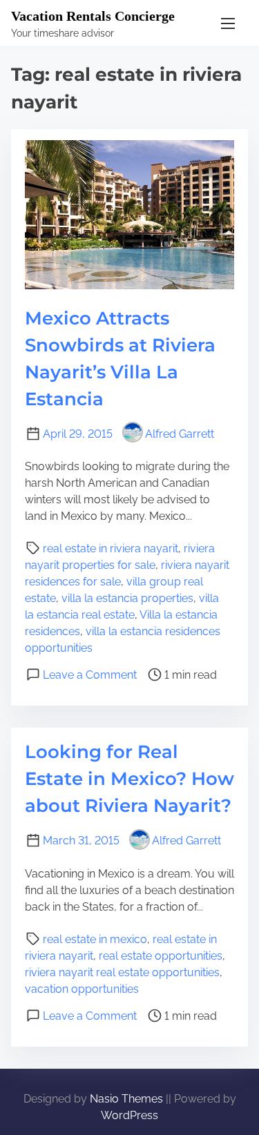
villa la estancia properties (127, 598)
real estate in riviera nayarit (110, 548)
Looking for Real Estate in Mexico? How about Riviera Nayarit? (129, 779)
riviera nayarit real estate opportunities (122, 972)
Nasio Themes (128, 1098)
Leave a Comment (90, 674)
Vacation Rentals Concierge (93, 15)
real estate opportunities (160, 955)
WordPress (129, 1115)
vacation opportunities (82, 989)
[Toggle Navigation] (228, 23)
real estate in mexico (95, 939)
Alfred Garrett (179, 433)
